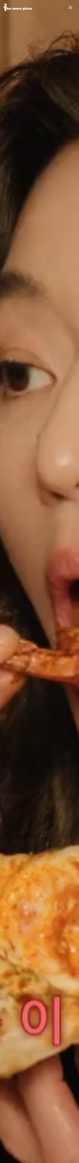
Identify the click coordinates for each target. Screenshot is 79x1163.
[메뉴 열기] (71, 7)
